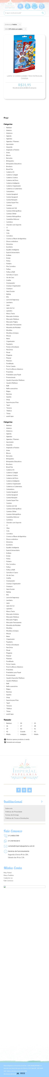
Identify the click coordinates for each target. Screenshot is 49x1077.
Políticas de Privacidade (13, 812)
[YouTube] (29, 790)
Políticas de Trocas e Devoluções (17, 818)
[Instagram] (24, 790)
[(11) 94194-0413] (5, 840)
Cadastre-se (8, 878)
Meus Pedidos (9, 875)
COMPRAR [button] (24, 95)
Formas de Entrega (12, 815)
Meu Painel (8, 873)
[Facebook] (18, 790)
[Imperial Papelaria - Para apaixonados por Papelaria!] (10, 4)
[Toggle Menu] (20, 6)
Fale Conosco (8, 881)
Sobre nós (9, 808)
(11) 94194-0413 (14, 841)
